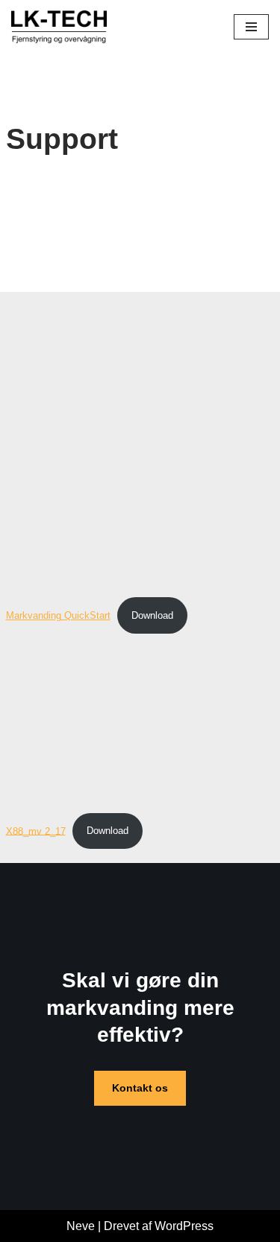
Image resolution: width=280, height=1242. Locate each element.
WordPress (184, 1226)
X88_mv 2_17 (36, 830)
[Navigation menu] (251, 26)
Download (152, 615)
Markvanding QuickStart (58, 615)
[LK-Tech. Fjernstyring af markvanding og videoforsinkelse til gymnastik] (59, 26)
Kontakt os (140, 1088)
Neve (80, 1226)
